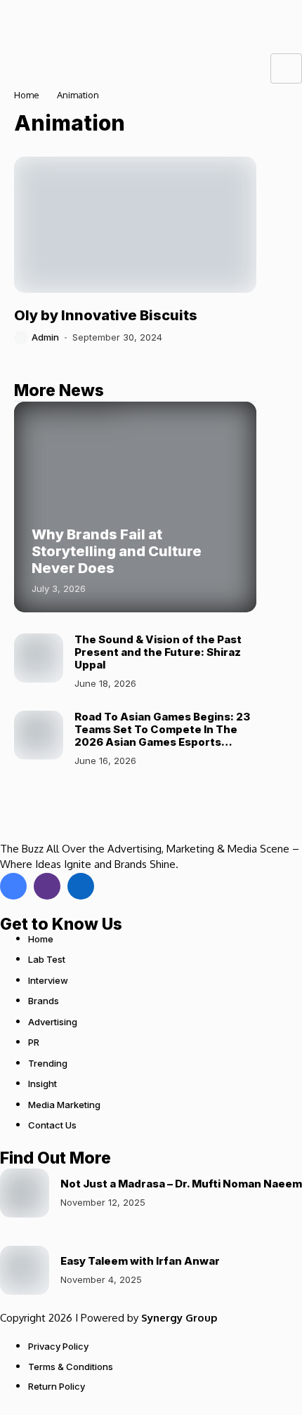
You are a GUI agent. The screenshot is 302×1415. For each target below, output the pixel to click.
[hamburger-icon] (286, 68)
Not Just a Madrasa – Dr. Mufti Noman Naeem (181, 1183)
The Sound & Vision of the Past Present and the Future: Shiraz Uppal (158, 652)
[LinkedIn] (80, 886)
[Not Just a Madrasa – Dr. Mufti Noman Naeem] (24, 1193)
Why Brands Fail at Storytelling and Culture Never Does (117, 551)
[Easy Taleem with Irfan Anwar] (24, 1270)
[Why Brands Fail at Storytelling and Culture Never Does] (135, 507)
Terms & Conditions (70, 1366)
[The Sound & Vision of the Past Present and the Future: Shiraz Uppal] (38, 658)
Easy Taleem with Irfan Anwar (140, 1261)
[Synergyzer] (38, 27)
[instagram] (47, 886)
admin (45, 337)
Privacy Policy (58, 1346)
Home (26, 94)
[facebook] (13, 886)
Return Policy (56, 1386)
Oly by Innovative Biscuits (105, 315)
